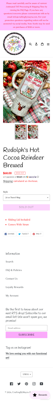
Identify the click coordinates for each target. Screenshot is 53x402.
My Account (12, 295)
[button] (21, 177)
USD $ (25, 374)
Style (5, 191)
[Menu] (48, 43)
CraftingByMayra (20, 392)
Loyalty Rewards (14, 287)
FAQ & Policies (14, 270)
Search (9, 261)
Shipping (8, 181)
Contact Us (12, 278)
